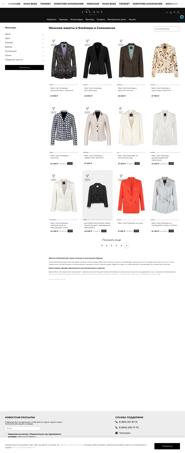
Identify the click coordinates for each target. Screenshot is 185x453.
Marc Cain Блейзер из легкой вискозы (128, 156)
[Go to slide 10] (139, 151)
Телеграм (124, 433)
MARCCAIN (83, 4)
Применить (24, 67)
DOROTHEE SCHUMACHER (59, 4)
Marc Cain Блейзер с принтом (59, 156)
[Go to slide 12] (144, 151)
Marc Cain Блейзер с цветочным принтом (161, 89)
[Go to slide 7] (76, 84)
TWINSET (36, 4)
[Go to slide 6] (72, 84)
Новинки (51, 19)
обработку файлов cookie (71, 445)
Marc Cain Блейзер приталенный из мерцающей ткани (59, 225)
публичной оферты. (26, 436)
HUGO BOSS (20, 4)
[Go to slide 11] (142, 151)
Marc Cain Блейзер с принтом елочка (127, 89)
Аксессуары (76, 19)
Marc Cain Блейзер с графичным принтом (94, 156)
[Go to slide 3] (59, 84)
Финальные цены (116, 19)
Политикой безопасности (24, 447)
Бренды (90, 19)
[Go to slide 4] (63, 84)
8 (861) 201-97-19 (128, 421)
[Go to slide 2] (55, 84)
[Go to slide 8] (134, 151)
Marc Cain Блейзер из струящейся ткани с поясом (164, 224)
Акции (132, 19)
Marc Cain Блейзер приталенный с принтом (61, 89)
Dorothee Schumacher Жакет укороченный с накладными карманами (97, 225)
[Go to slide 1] (51, 84)
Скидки (101, 19)
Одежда (63, 19)
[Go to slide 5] (68, 84)
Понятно (167, 446)
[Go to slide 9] (137, 151)
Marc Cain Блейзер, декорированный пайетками (160, 157)
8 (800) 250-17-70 (129, 427)
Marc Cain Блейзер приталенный (93, 89)
